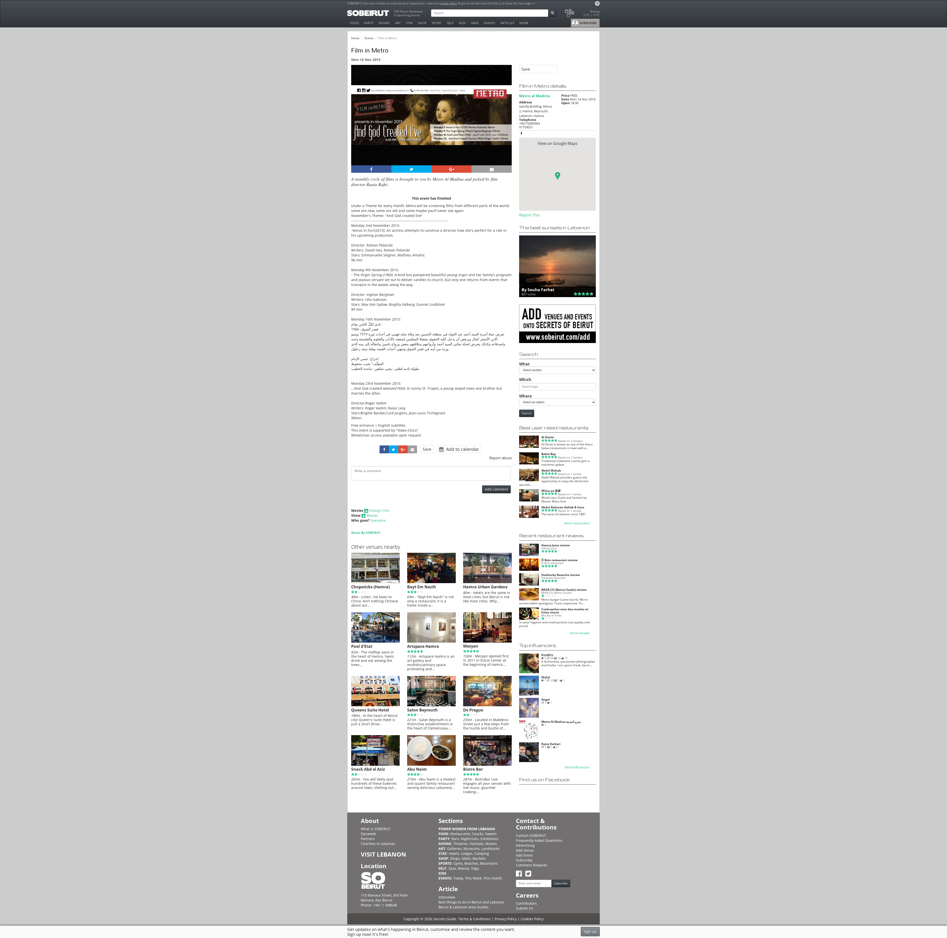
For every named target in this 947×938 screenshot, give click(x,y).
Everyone (378, 520)
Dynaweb (368, 833)
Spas (452, 868)
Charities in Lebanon (378, 843)
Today (458, 878)
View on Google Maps (558, 143)
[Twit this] (411, 169)
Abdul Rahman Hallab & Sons (562, 507)
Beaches (471, 863)
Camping (481, 853)
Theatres (460, 843)
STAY (409, 23)
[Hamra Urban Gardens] (487, 582)
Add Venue (525, 850)
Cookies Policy (532, 919)
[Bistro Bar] (487, 764)
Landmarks (490, 848)
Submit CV (524, 908)
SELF (450, 23)
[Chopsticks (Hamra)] (375, 582)
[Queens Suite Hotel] (375, 705)
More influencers (577, 767)
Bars (455, 838)
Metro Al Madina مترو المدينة (561, 722)
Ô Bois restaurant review (559, 560)
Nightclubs (470, 838)
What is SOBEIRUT (376, 828)
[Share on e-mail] (492, 169)
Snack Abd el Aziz (368, 769)
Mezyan (470, 646)
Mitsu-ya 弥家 (551, 491)
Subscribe (524, 860)
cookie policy (448, 3)
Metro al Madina (534, 96)
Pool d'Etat (361, 646)
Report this (529, 215)
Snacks (477, 833)
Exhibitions (489, 838)
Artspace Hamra (423, 646)
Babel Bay (548, 454)
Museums (471, 848)
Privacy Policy (506, 919)
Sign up (590, 931)
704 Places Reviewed (408, 11)
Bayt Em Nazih (421, 587)
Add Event (524, 855)
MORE (523, 23)
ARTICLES (507, 23)
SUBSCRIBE (588, 23)
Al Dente (547, 437)
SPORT (437, 23)
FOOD (354, 23)
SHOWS (384, 23)
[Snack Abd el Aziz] (375, 764)
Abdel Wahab (551, 470)
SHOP (422, 23)
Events (369, 38)
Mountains (489, 863)
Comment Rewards (531, 865)
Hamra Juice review (555, 545)
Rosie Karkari (551, 744)
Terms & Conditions (474, 919)
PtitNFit (547, 655)
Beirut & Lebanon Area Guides (463, 907)
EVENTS (489, 23)
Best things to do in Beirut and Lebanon (471, 902)
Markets (479, 858)
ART (398, 23)
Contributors (526, 903)
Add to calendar (462, 449)
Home (355, 38)
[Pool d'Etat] (375, 641)
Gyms (458, 863)
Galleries (454, 848)
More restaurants (577, 523)
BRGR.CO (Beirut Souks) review (563, 590)
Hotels (454, 853)
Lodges (467, 853)
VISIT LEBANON (383, 854)
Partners (368, 838)
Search (526, 413)
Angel (545, 699)
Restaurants (460, 833)
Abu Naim (417, 769)
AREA (475, 23)
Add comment (496, 489)
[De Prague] (487, 705)
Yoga (475, 868)
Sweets (491, 833)
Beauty (463, 868)
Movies (372, 515)
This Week (473, 878)
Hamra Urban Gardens (485, 587)
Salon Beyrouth (422, 710)
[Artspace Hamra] (431, 641)
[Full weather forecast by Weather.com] (582, 14)
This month (492, 878)
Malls (466, 858)
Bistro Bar (473, 769)
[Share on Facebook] (371, 169)
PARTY (368, 23)
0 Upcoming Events (407, 15)
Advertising (525, 845)
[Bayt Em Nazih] (431, 582)
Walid (545, 677)
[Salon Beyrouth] (431, 705)
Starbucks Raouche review (560, 575)
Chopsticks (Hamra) (370, 587)
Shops (455, 858)
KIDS (462, 23)
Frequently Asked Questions (539, 840)
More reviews (580, 633)
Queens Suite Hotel (370, 710)
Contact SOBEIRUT (531, 835)
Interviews (446, 897)
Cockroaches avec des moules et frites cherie (564, 610)
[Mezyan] (487, 641)
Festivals (477, 843)
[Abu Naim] (431, 764)
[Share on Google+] (452, 169)
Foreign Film (379, 510)
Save (427, 449)
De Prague (473, 710)
